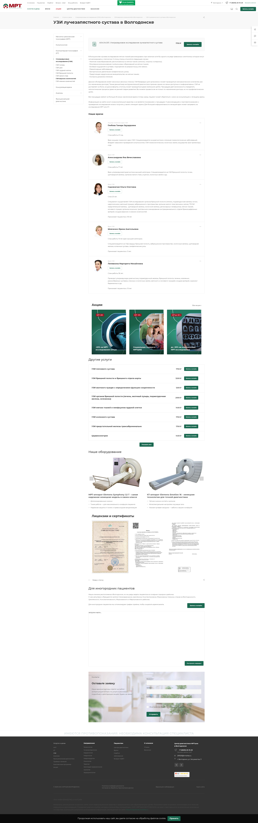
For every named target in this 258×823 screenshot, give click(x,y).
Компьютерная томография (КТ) (67, 52)
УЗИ (54, 753)
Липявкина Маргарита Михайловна (125, 264)
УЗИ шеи (59, 68)
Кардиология (88, 753)
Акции (55, 767)
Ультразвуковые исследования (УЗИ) (64, 60)
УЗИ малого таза (62, 76)
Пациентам (118, 743)
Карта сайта (200, 787)
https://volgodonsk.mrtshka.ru (137, 810)
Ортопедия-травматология (93, 767)
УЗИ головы (60, 65)
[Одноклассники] (181, 765)
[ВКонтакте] (176, 765)
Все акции (196, 305)
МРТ (54, 747)
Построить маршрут (194, 663)
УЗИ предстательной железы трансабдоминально (117, 426)
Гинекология (88, 747)
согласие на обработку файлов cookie (146, 818)
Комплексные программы (62, 764)
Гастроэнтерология (90, 750)
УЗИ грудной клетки (63, 70)
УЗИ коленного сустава (103, 417)
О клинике (148, 743)
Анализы (59, 93)
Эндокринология (89, 772)
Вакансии (147, 750)
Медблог (117, 753)
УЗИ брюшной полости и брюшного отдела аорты (116, 378)
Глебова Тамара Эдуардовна (122, 125)
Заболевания (118, 756)
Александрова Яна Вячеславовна (124, 157)
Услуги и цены (59, 743)
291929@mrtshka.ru (184, 756)
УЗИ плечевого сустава (103, 369)
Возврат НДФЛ (119, 759)
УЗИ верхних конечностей (66, 78)
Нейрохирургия (89, 758)
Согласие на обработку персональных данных (118, 788)
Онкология (87, 761)
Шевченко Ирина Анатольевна (123, 229)
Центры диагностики (121, 747)
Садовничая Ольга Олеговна (122, 187)
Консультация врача (64, 87)
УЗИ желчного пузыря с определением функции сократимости (123, 388)
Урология (87, 770)
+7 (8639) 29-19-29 (236, 3)
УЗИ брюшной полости (64, 73)
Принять (174, 818)
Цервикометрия (100, 436)
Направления (89, 743)
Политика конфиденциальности (113, 786)
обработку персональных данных (172, 707)
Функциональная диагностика (62, 100)
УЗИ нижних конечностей (65, 81)
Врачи (116, 750)
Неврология (88, 755)
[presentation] (91, 478)
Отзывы (146, 747)
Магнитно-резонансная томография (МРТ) (65, 38)
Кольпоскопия (61, 45)
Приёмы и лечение (60, 761)
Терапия (86, 764)
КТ (54, 750)
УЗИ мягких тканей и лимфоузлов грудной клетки (117, 408)
